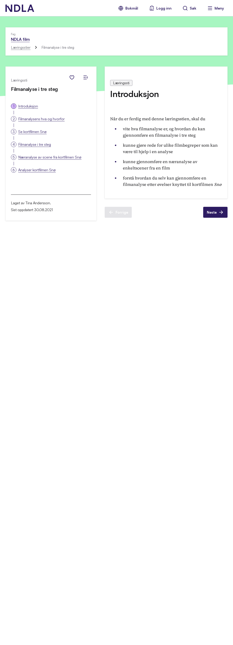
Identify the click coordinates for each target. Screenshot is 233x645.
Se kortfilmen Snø (32, 131)
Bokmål (131, 8)
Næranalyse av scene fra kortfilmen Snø (49, 157)
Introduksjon (28, 106)
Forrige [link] (122, 212)
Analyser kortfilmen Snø (37, 170)
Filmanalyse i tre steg (34, 144)
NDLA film (20, 39)
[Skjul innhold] (85, 77)
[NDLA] (19, 8)
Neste (212, 212)
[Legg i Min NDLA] (71, 77)
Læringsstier (20, 47)
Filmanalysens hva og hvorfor (41, 119)
